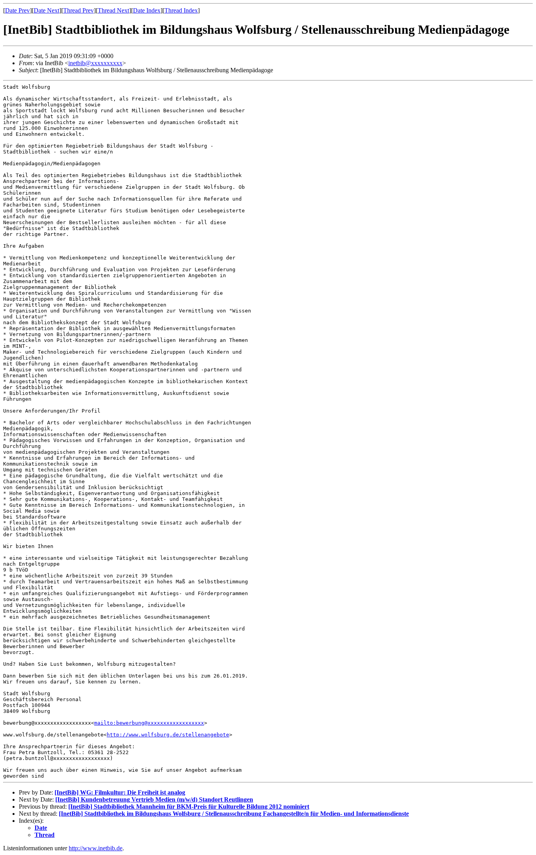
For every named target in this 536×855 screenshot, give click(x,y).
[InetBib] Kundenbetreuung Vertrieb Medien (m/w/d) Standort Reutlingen (154, 799)
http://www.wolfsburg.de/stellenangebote (168, 735)
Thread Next (113, 10)
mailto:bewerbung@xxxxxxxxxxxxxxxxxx (149, 723)
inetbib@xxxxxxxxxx (95, 63)
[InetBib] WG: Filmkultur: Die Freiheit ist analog (120, 792)
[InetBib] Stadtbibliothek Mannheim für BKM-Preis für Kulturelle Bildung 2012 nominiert (188, 806)
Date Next (46, 10)
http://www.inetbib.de (95, 848)
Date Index (146, 10)
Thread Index (181, 10)
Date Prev (17, 10)
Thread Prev (78, 10)
